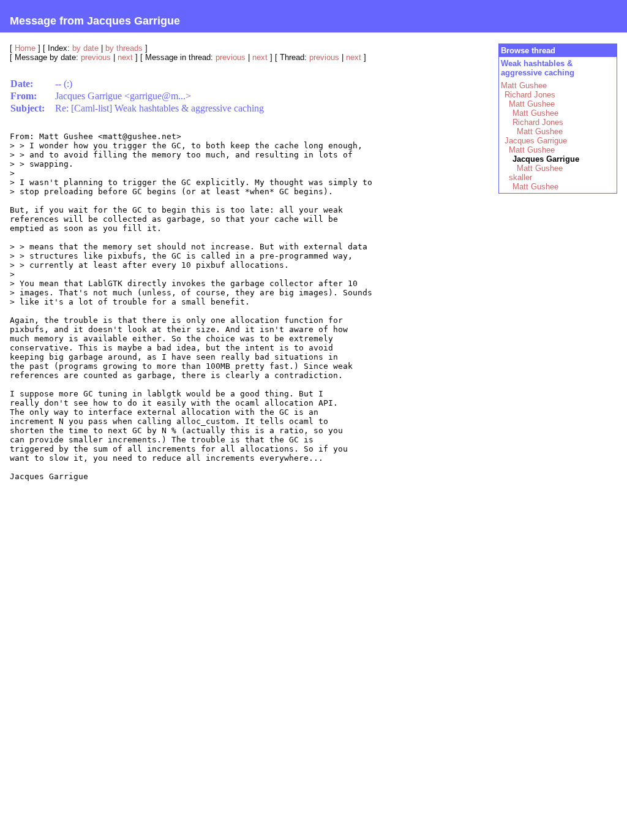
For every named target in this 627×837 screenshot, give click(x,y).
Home (25, 48)
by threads (124, 48)
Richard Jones (530, 94)
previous (96, 57)
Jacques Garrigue (536, 140)
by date (85, 48)
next (125, 57)
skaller (520, 177)
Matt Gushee (524, 85)
